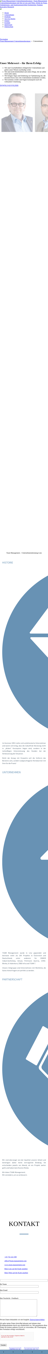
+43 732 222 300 (10, 1257)
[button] (17, 112)
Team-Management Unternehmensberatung (15, 41)
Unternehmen (9, 15)
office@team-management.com (15, 1261)
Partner (6, 21)
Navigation (4, 39)
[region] (24, 51)
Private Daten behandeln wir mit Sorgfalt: (22, 1320)
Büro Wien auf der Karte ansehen (16, 1273)
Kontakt (7, 23)
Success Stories (9, 19)
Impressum (8, 25)
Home (6, 13)
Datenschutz (8, 27)
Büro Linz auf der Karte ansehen (16, 1269)
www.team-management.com (14, 1265)
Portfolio (7, 17)
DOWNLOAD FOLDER (9, 85)
